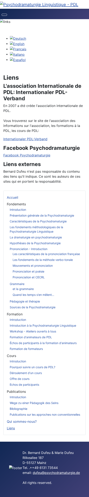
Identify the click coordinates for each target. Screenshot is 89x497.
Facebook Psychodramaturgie (26, 155)
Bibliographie (18, 408)
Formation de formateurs (26, 349)
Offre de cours (19, 378)
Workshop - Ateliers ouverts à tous (33, 331)
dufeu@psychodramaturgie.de (56, 473)
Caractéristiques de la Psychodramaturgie (38, 221)
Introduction (18, 209)
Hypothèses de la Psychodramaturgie (35, 243)
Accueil (12, 197)
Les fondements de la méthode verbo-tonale (43, 260)
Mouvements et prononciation (33, 265)
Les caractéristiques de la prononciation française (46, 254)
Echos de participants (24, 384)
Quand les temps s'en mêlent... (33, 294)
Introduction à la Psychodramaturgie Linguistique (43, 325)
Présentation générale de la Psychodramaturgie (42, 215)
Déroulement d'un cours (26, 373)
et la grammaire (23, 289)
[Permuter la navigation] (4, 15)
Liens (11, 428)
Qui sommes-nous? (22, 421)
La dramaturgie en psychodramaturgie (36, 237)
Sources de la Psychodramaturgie (32, 307)
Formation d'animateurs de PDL (31, 337)
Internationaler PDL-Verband (25, 139)
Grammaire (17, 284)
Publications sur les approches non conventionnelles (45, 414)
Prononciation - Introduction (28, 249)
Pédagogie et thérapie (25, 301)
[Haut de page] (84, 492)
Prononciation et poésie (28, 271)
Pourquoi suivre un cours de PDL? (32, 367)
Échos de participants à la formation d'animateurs (43, 343)
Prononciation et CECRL (29, 277)
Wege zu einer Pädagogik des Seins (34, 403)
